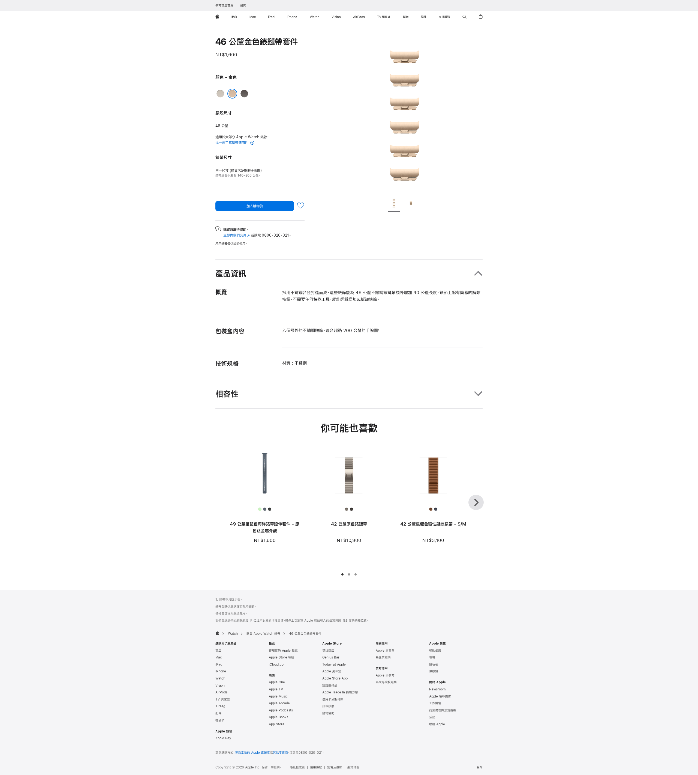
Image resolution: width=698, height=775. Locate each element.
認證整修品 (329, 685)
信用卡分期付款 (332, 699)
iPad (218, 664)
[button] (464, 17)
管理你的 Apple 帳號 (283, 650)
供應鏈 (433, 671)
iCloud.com (277, 664)
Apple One (277, 682)
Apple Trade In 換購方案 (340, 692)
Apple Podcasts (281, 710)
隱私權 (433, 664)
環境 (432, 657)
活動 (432, 717)
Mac (218, 657)
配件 (218, 713)
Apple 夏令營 (331, 671)
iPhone (220, 671)
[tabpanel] (405, 115)
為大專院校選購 (386, 682)
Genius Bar (330, 657)
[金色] (232, 94)
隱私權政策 (297, 767)
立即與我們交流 (236, 235)
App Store (276, 724)
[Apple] (217, 633)
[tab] (394, 204)
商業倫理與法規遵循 (442, 710)
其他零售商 (280, 752)
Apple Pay (223, 738)
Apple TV (276, 689)
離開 (243, 5)
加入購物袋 (254, 206)
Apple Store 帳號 (281, 657)
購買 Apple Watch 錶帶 (263, 633)
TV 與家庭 (222, 699)
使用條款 (316, 767)
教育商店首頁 (224, 5)
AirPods (221, 692)
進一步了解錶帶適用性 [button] (232, 143)
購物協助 (328, 713)
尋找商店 (328, 650)
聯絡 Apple (437, 724)
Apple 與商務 (385, 650)
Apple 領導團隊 (440, 696)
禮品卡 (219, 720)
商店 (218, 650)
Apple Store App (335, 678)
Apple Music (278, 696)
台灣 (480, 767)
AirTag (220, 706)
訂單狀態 (328, 706)
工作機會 (435, 703)
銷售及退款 (334, 767)
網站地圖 (353, 767)
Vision (220, 685)
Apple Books (278, 717)
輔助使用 (435, 650)
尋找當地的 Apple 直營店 (252, 752)
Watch (233, 633)
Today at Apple (334, 664)
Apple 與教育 (385, 675)
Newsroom (437, 689)
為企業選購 (383, 657)
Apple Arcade (279, 703)
